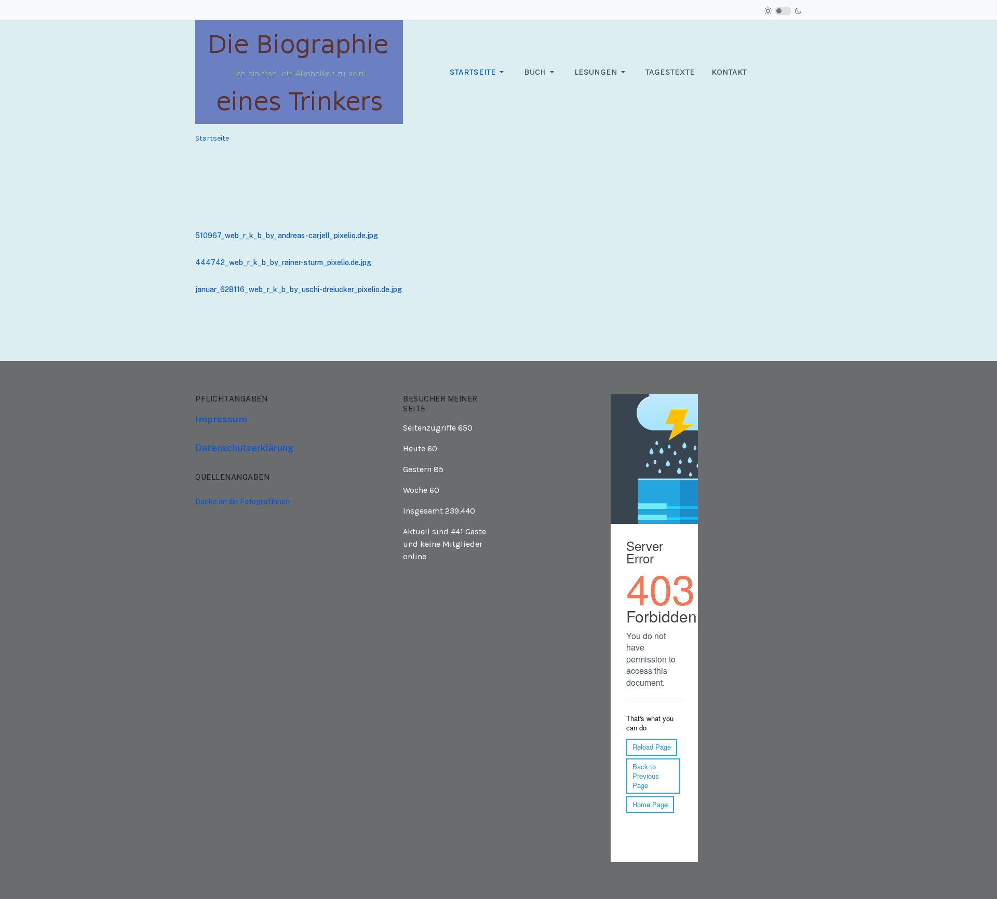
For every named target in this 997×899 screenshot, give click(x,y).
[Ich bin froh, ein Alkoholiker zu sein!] (299, 71)
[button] (478, 72)
